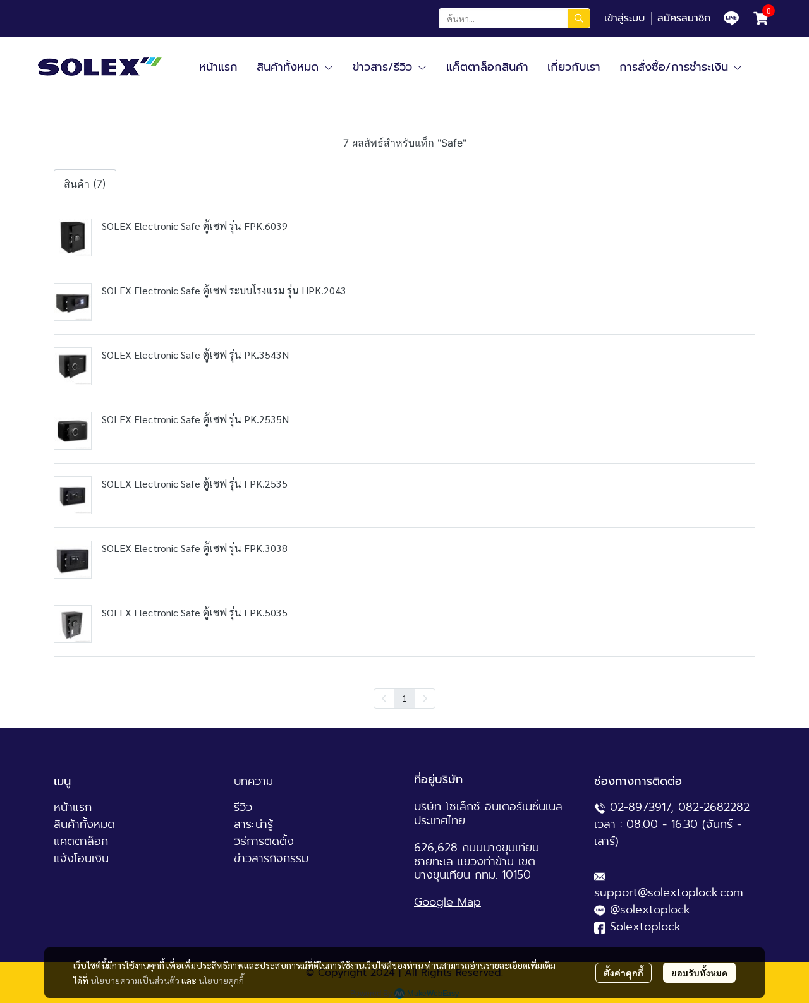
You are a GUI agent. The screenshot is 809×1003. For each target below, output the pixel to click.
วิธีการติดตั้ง (264, 841)
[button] (514, 18)
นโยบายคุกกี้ (221, 980)
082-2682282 (714, 807)
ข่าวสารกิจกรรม (271, 858)
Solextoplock (645, 926)
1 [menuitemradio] (404, 698)
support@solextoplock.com (668, 892)
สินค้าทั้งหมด (84, 824)
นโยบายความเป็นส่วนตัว (134, 980)
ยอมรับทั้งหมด (699, 972)
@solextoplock (650, 909)
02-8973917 (640, 807)
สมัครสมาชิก (683, 18)
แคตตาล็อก (81, 841)
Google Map (447, 902)
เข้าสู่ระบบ (624, 18)
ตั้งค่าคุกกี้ (623, 972)
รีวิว (243, 807)
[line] (731, 18)
